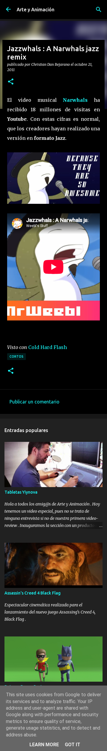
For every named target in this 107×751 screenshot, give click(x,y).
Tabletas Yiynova (20, 492)
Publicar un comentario (34, 401)
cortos (16, 356)
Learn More (44, 744)
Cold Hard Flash (47, 347)
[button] (10, 82)
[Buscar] (98, 9)
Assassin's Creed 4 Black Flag (32, 593)
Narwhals (75, 100)
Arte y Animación (35, 9)
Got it (72, 744)
